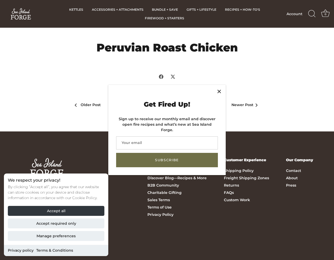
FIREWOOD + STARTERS (164, 18)
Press (291, 185)
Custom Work (237, 200)
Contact (293, 170)
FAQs (229, 192)
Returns (231, 185)
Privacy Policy (160, 214)
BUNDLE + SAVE (165, 9)
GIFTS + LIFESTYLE (201, 9)
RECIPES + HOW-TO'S (242, 9)
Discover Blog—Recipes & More (177, 178)
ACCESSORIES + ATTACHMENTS (118, 9)
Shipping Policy (239, 170)
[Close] (219, 91)
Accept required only (56, 223)
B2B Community (163, 185)
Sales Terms (158, 200)
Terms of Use (159, 207)
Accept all (56, 211)
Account (294, 13)
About (292, 178)
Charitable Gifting (164, 192)
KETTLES (76, 9)
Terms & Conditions (54, 250)
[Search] (312, 14)
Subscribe (167, 160)
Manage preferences (56, 236)
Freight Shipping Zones (246, 178)
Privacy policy (21, 250)
